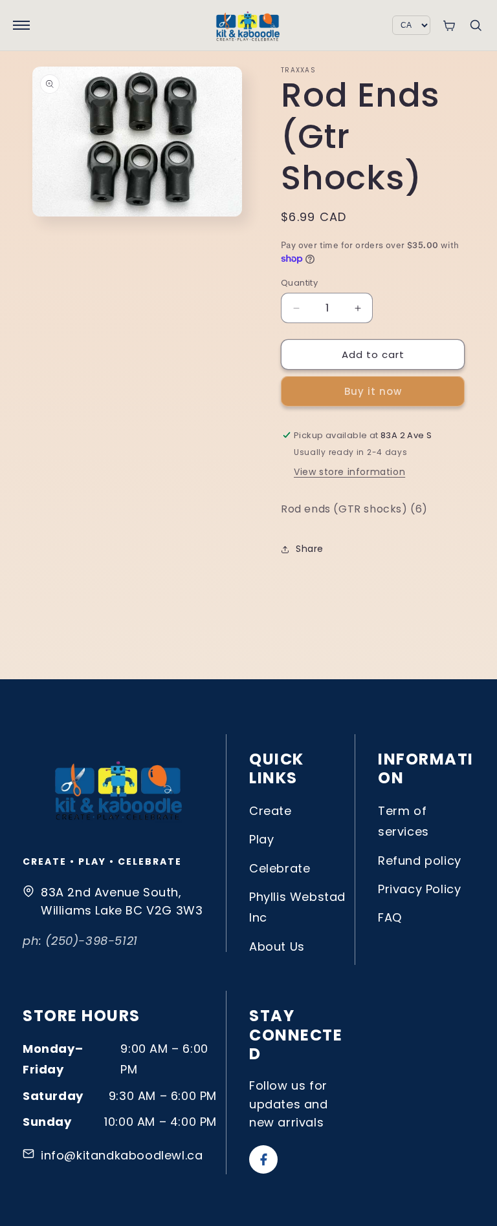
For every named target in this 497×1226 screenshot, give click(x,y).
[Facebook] (263, 1159)
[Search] (475, 25)
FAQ (390, 917)
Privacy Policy (419, 889)
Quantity (299, 283)
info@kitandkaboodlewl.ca (122, 1155)
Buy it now (373, 391)
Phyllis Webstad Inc (297, 907)
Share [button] (310, 548)
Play (261, 839)
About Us (277, 946)
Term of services (403, 821)
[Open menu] (21, 25)
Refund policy (419, 860)
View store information (349, 471)
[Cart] (448, 25)
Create (270, 811)
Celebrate (279, 868)
